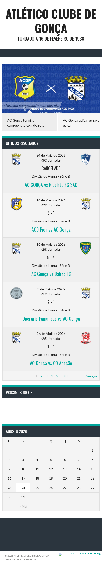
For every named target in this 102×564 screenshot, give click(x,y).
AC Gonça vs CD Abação (51, 363)
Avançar (91, 376)
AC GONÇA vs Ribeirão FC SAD (51, 184)
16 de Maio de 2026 (51, 200)
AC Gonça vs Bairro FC (51, 273)
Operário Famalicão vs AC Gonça (51, 318)
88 (66, 376)
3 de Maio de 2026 (51, 289)
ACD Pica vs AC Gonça (51, 229)
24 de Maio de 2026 (51, 155)
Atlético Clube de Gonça (51, 20)
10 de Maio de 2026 (51, 244)
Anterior (11, 376)
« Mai (23, 506)
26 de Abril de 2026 (51, 334)
